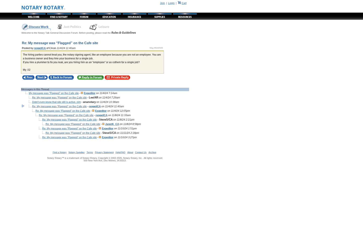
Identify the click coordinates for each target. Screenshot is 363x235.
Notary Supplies (76, 152)
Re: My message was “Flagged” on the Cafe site (59, 97)
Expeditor (89, 93)
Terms (90, 152)
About (130, 152)
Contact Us (141, 152)
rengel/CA (40, 48)
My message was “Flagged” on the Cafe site (54, 93)
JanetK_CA (112, 124)
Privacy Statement (104, 152)
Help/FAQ (120, 152)
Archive (152, 152)
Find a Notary (60, 152)
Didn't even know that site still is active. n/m (56, 102)
